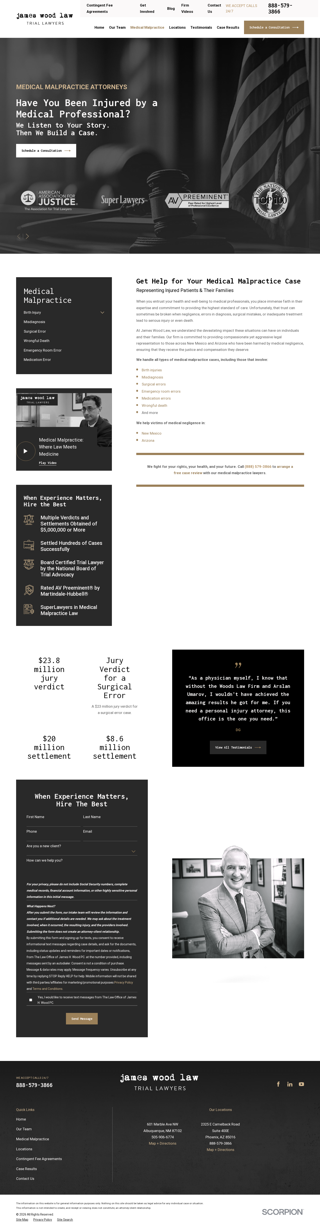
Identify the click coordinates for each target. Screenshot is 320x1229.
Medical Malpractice (32, 1139)
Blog (171, 8)
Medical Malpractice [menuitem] (147, 27)
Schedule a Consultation (269, 27)
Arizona (148, 440)
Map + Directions (162, 1143)
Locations (24, 1149)
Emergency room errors (161, 391)
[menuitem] (61, 312)
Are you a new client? (44, 846)
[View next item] (27, 236)
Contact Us (25, 1178)
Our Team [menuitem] (117, 27)
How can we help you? (44, 860)
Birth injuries (152, 370)
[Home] (44, 19)
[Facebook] (278, 1084)
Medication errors (156, 398)
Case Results (26, 1169)
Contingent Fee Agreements (39, 1159)
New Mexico (152, 433)
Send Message (81, 1019)
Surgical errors (154, 384)
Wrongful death (154, 405)
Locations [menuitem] (177, 27)
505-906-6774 (163, 1137)
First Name (35, 817)
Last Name (92, 817)
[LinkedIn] (289, 1084)
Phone (32, 831)
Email (87, 831)
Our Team (24, 1129)
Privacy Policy (123, 982)
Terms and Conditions (47, 989)
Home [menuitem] (99, 27)
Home (21, 1119)
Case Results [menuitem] (228, 27)
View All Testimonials (233, 747)
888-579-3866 (280, 8)
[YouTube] (301, 1084)
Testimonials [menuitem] (201, 27)
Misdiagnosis (152, 377)
